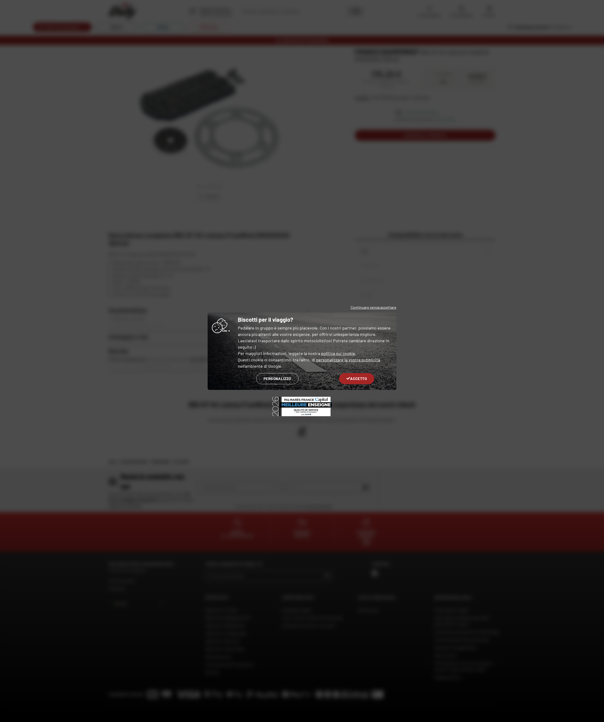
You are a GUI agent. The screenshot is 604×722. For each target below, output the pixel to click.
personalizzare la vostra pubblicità (348, 359)
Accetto (358, 378)
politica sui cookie (338, 353)
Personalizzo (277, 378)
